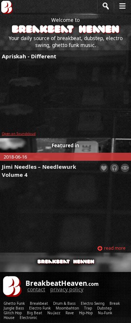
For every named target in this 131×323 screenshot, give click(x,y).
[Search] (105, 11)
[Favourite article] (104, 168)
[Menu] (122, 11)
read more (115, 248)
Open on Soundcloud (19, 133)
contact (36, 289)
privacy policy (66, 289)
